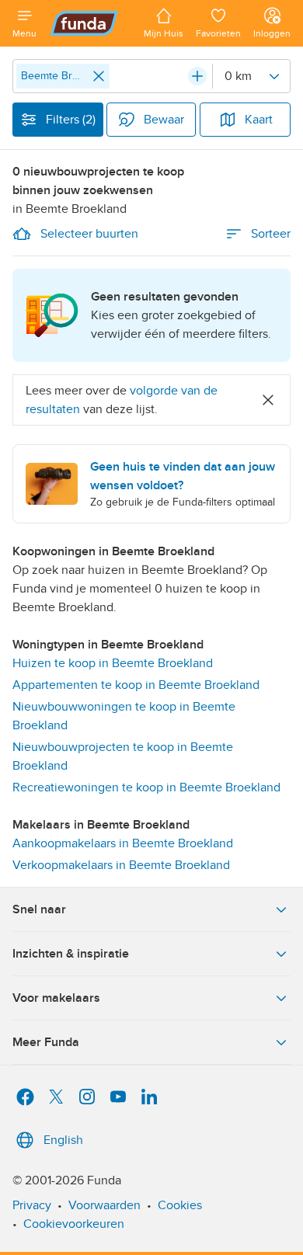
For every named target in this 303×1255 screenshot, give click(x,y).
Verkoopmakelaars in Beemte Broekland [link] (121, 865)
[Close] (98, 76)
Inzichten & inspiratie (70, 953)
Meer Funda (45, 1042)
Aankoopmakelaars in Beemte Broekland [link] (122, 843)
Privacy (31, 1205)
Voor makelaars (56, 998)
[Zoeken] (197, 76)
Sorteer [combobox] (271, 234)
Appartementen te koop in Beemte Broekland (135, 685)
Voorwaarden (104, 1205)
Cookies (180, 1205)
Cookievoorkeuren (73, 1224)
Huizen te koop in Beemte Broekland (112, 663)
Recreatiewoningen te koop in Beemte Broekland (146, 787)
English (63, 1140)
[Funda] (90, 23)
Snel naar (39, 909)
